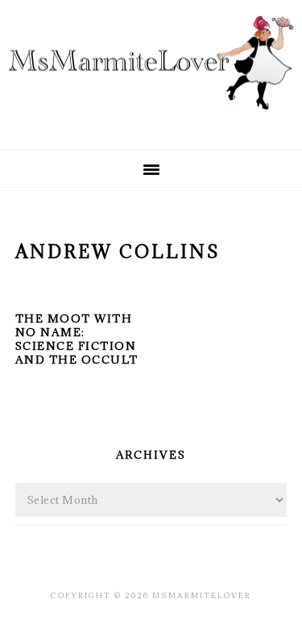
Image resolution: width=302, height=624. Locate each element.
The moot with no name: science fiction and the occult (77, 339)
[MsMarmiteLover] (151, 122)
